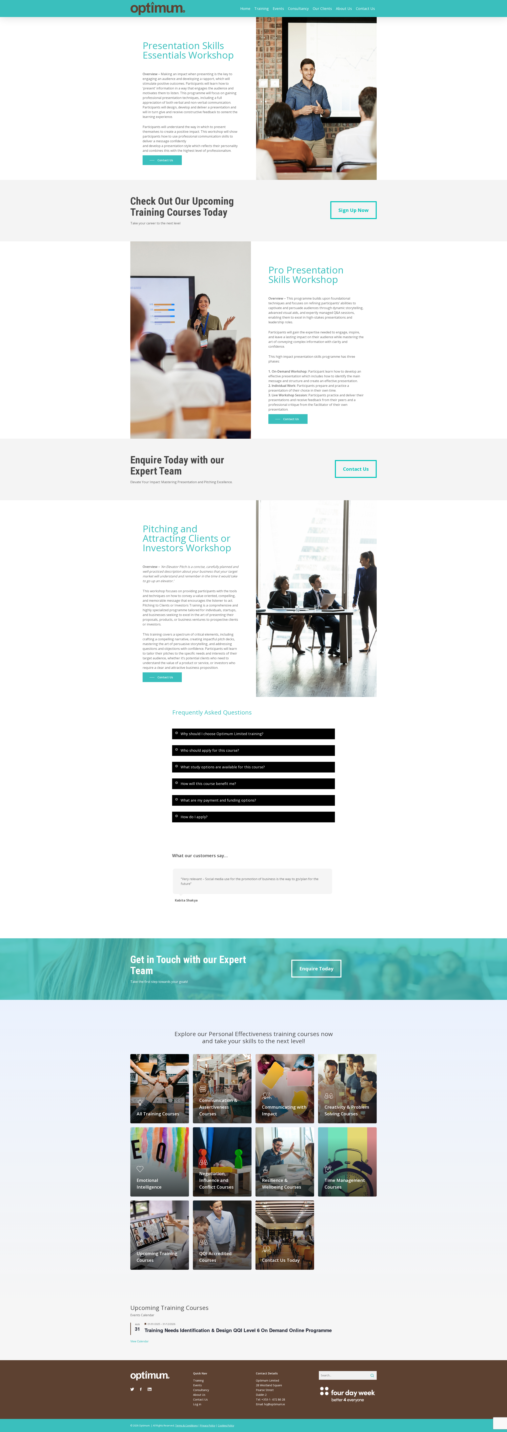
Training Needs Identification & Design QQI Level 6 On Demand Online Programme (238, 1330)
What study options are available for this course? (223, 767)
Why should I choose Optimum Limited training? (222, 733)
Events (278, 8)
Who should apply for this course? (210, 750)
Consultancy (298, 8)
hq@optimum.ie (274, 1404)
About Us (344, 8)
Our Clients (322, 8)
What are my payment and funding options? (218, 800)
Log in (197, 1404)
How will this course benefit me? (208, 783)
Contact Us (365, 8)
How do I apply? (194, 816)
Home (245, 8)
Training (261, 8)
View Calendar (139, 1341)
